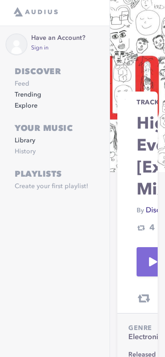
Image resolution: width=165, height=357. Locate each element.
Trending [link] (28, 95)
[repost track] (144, 298)
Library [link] (25, 140)
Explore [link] (26, 106)
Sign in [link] (40, 48)
